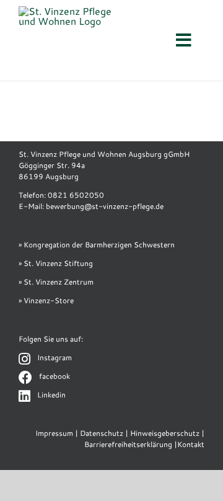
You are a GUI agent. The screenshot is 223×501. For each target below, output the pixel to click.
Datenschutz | (104, 433)
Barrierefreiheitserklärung (128, 444)
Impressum (54, 433)
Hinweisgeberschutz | (167, 433)
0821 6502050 (76, 195)
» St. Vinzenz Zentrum (56, 282)
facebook (54, 376)
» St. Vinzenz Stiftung (56, 263)
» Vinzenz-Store (46, 300)
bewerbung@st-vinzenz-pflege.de (105, 206)
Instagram (54, 357)
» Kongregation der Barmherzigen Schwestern (97, 244)
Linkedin (51, 394)
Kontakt (190, 444)
